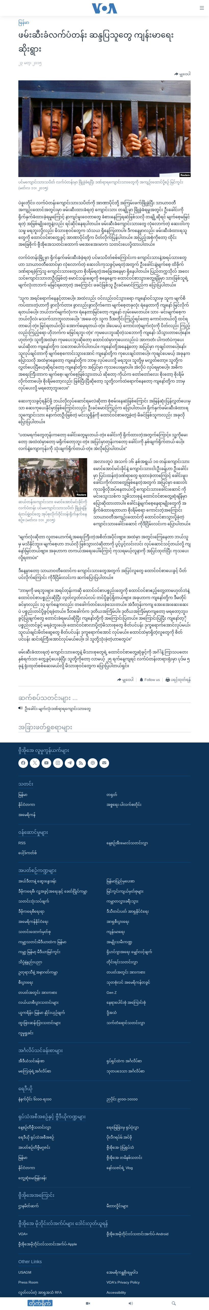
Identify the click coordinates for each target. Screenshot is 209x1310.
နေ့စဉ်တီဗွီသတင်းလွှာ (34, 1127)
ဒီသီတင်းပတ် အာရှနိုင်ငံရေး (128, 911)
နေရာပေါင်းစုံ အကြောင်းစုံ (126, 1002)
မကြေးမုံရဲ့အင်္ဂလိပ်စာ (34, 1071)
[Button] (182, 74)
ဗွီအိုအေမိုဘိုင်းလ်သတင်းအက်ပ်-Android (137, 1234)
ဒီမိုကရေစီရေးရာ (31, 911)
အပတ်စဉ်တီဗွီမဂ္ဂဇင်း (34, 1147)
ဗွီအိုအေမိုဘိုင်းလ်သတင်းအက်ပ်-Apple (47, 1244)
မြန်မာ (23, 22)
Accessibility (116, 1292)
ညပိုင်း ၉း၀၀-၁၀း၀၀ (122, 1099)
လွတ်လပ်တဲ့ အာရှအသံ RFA (40, 1292)
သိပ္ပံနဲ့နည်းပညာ (30, 962)
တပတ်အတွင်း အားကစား (37, 993)
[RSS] (81, 763)
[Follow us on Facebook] (23, 763)
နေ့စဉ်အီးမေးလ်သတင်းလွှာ (127, 843)
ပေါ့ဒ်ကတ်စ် (27, 853)
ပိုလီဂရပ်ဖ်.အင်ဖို (119, 1138)
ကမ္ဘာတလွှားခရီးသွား (122, 901)
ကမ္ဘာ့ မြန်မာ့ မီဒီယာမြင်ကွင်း (39, 952)
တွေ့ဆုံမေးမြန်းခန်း (32, 1178)
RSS (21, 843)
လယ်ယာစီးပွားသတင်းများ (38, 1002)
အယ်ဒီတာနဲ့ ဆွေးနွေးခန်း (37, 881)
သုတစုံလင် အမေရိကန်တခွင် (128, 982)
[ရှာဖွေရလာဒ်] (173, 1303)
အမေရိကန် (26, 815)
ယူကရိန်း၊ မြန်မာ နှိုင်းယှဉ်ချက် (41, 1013)
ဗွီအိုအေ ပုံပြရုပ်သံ (120, 1147)
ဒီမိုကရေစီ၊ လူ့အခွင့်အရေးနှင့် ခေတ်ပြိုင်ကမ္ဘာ (52, 891)
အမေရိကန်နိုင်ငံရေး (33, 922)
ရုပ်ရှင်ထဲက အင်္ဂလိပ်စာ (124, 1061)
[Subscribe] (104, 763)
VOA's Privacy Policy (123, 1282)
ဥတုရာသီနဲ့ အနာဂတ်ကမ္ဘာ (38, 972)
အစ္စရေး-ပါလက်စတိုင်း (124, 805)
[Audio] (130, 1303)
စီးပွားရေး (25, 982)
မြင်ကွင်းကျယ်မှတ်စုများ (125, 891)
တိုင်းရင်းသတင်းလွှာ (122, 962)
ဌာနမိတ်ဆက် (28, 1206)
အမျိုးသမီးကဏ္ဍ (119, 942)
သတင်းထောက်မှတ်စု (34, 932)
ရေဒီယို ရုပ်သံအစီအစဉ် (36, 1138)
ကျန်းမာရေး (116, 932)
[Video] (88, 1303)
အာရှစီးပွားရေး (118, 922)
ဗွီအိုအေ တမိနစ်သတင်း (124, 1158)
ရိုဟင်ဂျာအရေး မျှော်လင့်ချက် (129, 952)
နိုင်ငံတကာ (26, 805)
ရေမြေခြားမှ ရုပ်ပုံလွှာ (123, 1127)
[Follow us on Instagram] (58, 763)
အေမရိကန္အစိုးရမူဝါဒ (122, 1272)
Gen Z (112, 993)
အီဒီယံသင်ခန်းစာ (31, 1061)
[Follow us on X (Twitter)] (35, 763)
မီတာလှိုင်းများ (117, 1206)
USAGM (24, 1272)
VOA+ (23, 1234)
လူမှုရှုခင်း (25, 1033)
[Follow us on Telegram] (69, 763)
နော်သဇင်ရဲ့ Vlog (120, 1168)
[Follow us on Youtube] (46, 763)
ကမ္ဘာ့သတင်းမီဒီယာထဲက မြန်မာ (42, 942)
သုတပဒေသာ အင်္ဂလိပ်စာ (126, 1071)
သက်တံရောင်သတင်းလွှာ (126, 1023)
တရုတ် (112, 795)
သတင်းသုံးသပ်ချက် (33, 901)
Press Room (28, 1282)
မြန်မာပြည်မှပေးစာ (121, 881)
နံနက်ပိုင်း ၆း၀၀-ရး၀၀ (34, 1099)
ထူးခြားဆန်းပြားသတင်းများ (39, 1023)
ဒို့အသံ (112, 1013)
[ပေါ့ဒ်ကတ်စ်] (92, 763)
